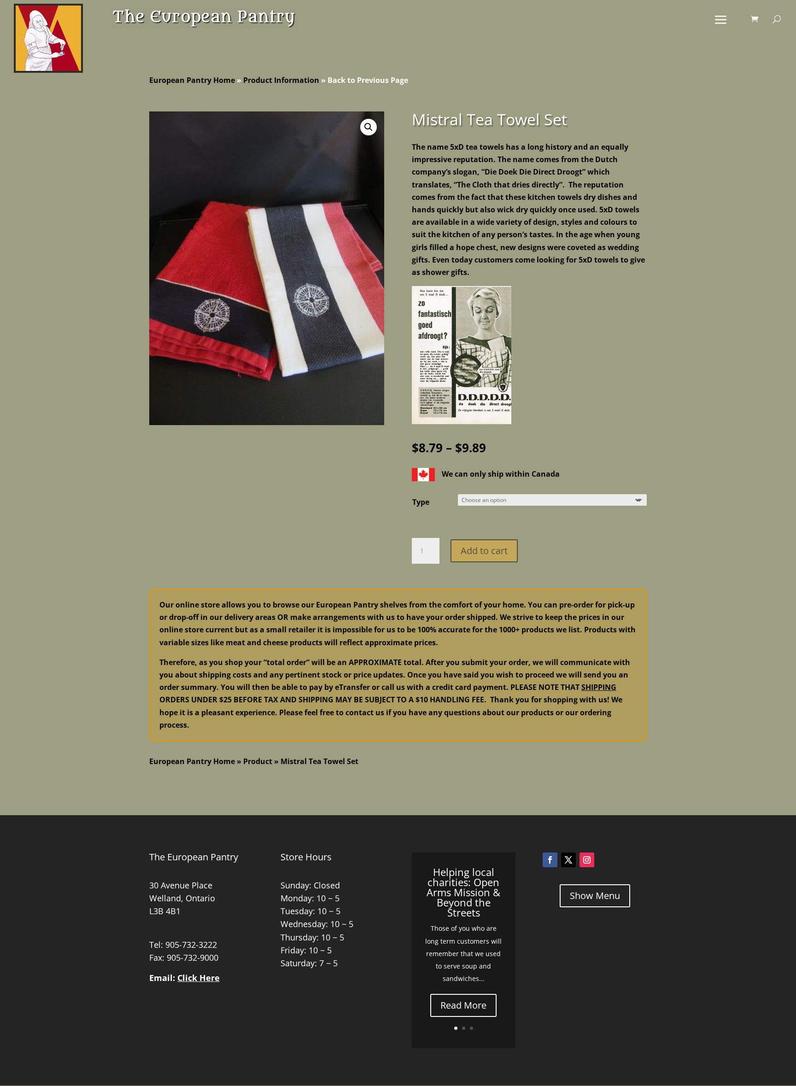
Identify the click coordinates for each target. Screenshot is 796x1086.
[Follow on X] (568, 859)
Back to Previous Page (368, 80)
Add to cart (484, 550)
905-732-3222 (191, 944)
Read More (463, 1005)
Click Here (198, 977)
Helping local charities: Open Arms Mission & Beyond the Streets (463, 892)
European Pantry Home (192, 80)
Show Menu (595, 895)
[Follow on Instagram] (586, 859)
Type (420, 502)
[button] (368, 127)
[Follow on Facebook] (550, 859)
